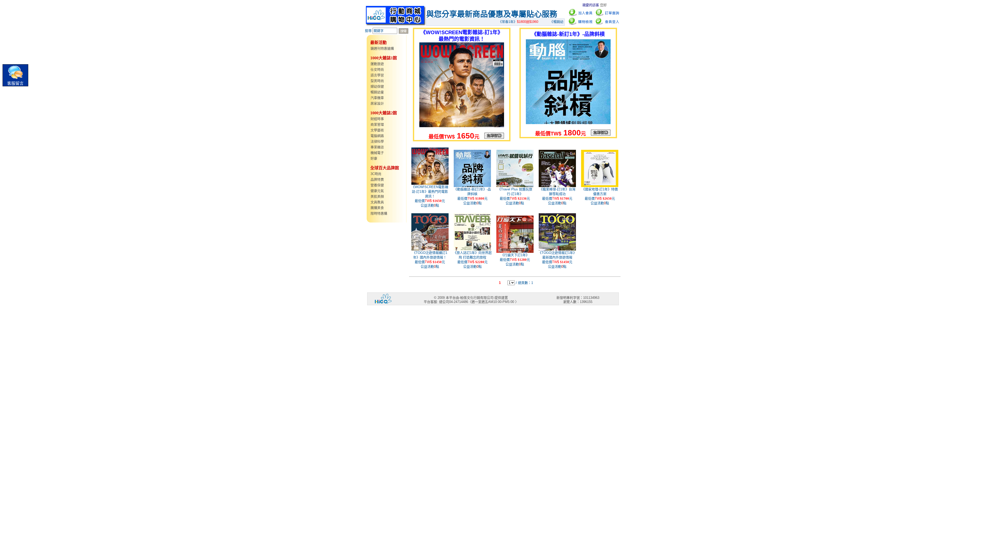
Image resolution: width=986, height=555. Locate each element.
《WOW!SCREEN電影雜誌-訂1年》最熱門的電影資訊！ (429, 191)
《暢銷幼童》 (556, 22)
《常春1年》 (508, 22)
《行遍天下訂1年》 (515, 255)
